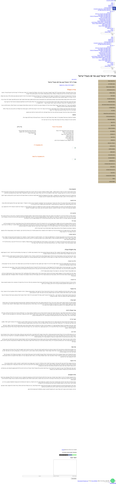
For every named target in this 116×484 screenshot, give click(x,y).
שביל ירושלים (112, 92)
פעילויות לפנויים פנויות (110, 175)
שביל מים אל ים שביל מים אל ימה (108, 104)
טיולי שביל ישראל (111, 80)
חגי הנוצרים (112, 134)
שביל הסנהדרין (112, 107)
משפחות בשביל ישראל (110, 86)
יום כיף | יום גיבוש (111, 142)
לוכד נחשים (112, 151)
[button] (114, 8)
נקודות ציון (113, 172)
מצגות (113, 178)
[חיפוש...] (107, 33)
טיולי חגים (113, 137)
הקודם (75, 79)
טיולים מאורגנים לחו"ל (110, 116)
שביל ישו (113, 110)
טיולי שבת (113, 122)
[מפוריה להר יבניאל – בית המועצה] (66, 85)
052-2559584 (94, 481)
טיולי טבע (113, 125)
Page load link (113, 483)
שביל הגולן (113, 95)
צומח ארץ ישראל (111, 128)
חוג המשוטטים (112, 160)
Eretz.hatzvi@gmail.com (83, 481)
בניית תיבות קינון (111, 154)
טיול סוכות (113, 140)
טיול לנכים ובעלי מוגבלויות (110, 163)
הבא (73, 79)
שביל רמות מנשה (111, 101)
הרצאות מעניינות (111, 157)
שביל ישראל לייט (111, 83)
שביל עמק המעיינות (111, 98)
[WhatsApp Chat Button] (113, 481)
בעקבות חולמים (112, 148)
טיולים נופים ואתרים (111, 89)
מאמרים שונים (112, 181)
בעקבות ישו (112, 131)
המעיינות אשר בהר (111, 119)
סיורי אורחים (112, 145)
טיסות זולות (112, 166)
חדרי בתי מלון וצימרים (110, 169)
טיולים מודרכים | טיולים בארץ (109, 113)
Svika (63, 449)
